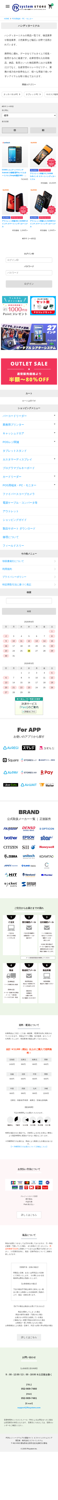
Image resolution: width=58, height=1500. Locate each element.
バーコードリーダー (15, 415)
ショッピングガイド (15, 519)
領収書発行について (13, 561)
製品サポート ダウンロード (19, 528)
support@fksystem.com (28, 1407)
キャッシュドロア (13, 433)
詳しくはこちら (29, 1215)
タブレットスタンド (15, 450)
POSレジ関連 (11, 442)
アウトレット (11, 511)
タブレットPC (32, 94)
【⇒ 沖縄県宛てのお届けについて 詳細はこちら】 (29, 1147)
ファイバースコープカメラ (19, 493)
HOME (6, 19)
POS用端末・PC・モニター (22, 19)
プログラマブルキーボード (19, 468)
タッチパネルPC (11, 94)
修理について (11, 537)
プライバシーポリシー (14, 576)
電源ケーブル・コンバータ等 (20, 502)
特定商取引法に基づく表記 (16, 584)
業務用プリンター (13, 424)
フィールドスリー (13, 545)
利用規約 (7, 569)
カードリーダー (12, 476)
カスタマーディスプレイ (17, 459)
